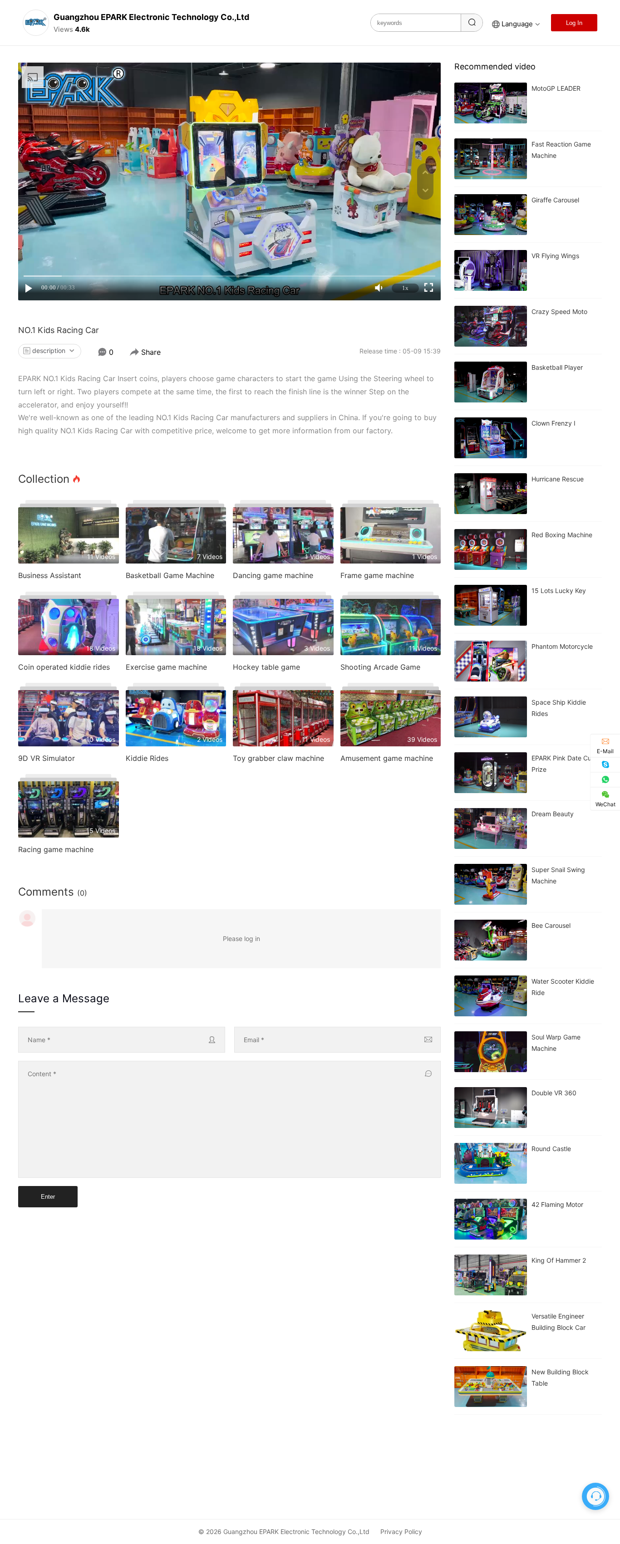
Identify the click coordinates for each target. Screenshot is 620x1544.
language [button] (517, 24)
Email (254, 1040)
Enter (48, 1196)
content (42, 1074)
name (39, 1040)
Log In (574, 23)
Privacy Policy (401, 1531)
